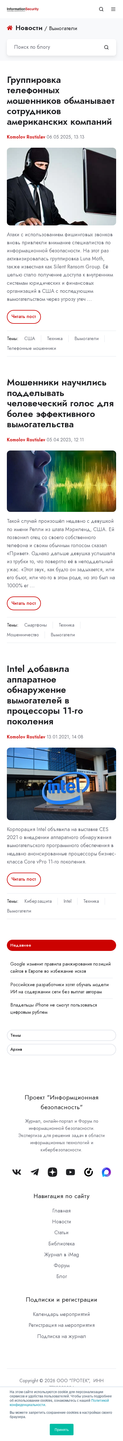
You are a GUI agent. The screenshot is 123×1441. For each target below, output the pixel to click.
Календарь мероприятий (61, 1314)
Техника (55, 338)
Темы (15, 1035)
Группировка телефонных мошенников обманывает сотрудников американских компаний (61, 100)
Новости (61, 1221)
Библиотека (61, 1243)
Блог (61, 1276)
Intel (68, 901)
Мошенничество (23, 634)
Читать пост (23, 316)
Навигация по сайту (61, 1196)
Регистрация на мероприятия (62, 1325)
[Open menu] (113, 9)
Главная (61, 1210)
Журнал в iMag (61, 1254)
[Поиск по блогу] (106, 47)
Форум (62, 1265)
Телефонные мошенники (31, 348)
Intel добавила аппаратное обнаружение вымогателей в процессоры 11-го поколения (45, 695)
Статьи (61, 1232)
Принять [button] (62, 1429)
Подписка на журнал (61, 1336)
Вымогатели (86, 338)
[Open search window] (101, 9)
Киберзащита (38, 901)
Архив (16, 1049)
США (29, 338)
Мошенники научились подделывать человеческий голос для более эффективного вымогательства (60, 403)
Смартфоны (35, 625)
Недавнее (20, 945)
